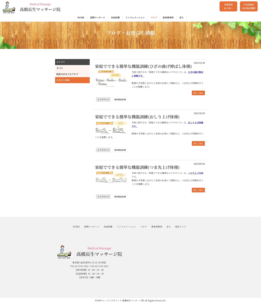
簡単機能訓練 (120, 99)
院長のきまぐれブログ (67, 74)
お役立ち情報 (62, 80)
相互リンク (180, 226)
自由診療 (115, 17)
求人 (181, 17)
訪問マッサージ (97, 17)
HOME (80, 17)
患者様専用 (168, 17)
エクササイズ (103, 99)
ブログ (153, 17)
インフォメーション (135, 17)
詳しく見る (198, 93)
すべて (59, 68)
